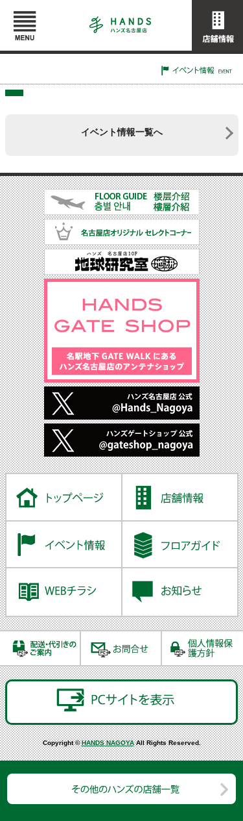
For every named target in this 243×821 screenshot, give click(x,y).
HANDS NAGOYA (108, 742)
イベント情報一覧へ (122, 132)
